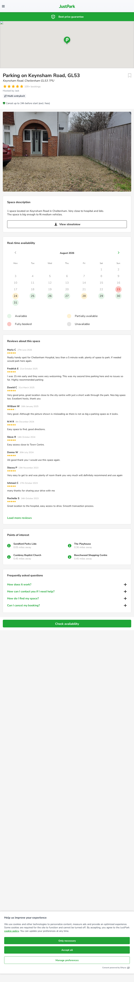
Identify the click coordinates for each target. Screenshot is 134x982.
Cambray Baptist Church (27, 555)
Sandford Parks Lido (24, 543)
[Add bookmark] (129, 75)
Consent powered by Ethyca (114, 967)
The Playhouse (82, 543)
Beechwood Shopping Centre (90, 555)
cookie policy (11, 931)
